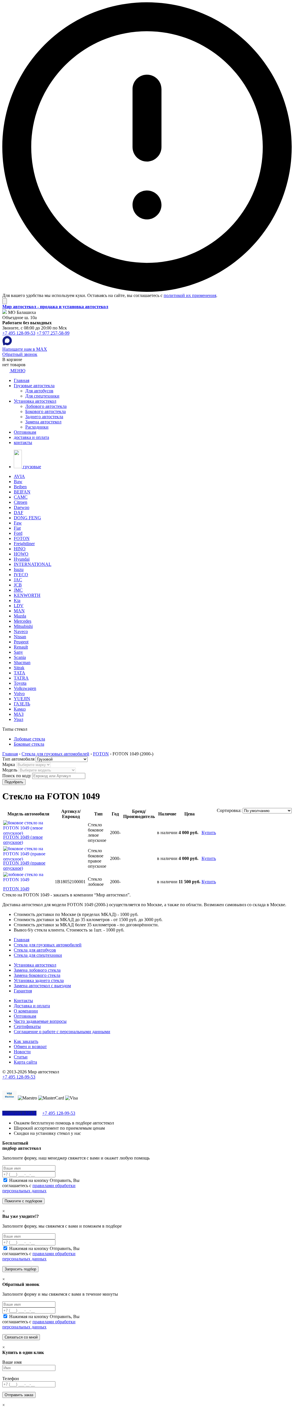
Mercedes (22, 621)
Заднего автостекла (44, 416)
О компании (26, 1010)
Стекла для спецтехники (38, 955)
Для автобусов (39, 390)
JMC (18, 590)
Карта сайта (25, 1062)
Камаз (20, 709)
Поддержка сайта (19, 1082)
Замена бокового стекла (37, 975)
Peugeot (21, 641)
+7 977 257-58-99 (52, 333)
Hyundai (22, 559)
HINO (20, 548)
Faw (18, 522)
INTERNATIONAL (32, 564)
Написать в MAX (19, 1113)
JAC (18, 579)
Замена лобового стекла (37, 970)
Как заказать (26, 1041)
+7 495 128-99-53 (18, 333)
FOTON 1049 (16, 888)
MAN (19, 610)
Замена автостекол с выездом (42, 985)
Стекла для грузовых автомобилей (48, 944)
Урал (18, 719)
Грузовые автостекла (34, 385)
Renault (21, 647)
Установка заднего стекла (39, 980)
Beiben (20, 486)
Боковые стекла (29, 744)
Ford (18, 533)
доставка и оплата (31, 437)
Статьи (21, 1056)
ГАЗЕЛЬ (22, 703)
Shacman (22, 662)
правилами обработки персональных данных (39, 1188)
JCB (18, 584)
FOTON (22, 538)
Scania (20, 657)
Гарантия (23, 990)
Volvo (19, 693)
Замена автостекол (43, 421)
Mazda (20, 616)
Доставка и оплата (32, 1005)
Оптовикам (25, 432)
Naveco (21, 631)
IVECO (21, 574)
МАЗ (19, 714)
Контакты (23, 1000)
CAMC (21, 497)
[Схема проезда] (4, 312)
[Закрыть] (4, 301)
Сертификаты (27, 1026)
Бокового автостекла (45, 411)
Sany (18, 652)
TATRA (21, 678)
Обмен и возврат (30, 1046)
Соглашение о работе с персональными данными (62, 1031)
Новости (22, 1051)
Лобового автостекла (46, 406)
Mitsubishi (23, 626)
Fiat (17, 528)
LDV (19, 605)
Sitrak (19, 667)
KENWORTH (27, 595)
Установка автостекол (35, 401)
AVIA (19, 476)
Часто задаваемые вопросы (40, 1021)
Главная (21, 380)
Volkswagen (25, 688)
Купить (209, 832)
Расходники (37, 427)
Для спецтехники (42, 396)
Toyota (20, 683)
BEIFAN (22, 491)
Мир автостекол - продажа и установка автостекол (55, 306)
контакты (23, 442)
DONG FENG (27, 517)
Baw (18, 481)
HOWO (21, 553)
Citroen (20, 502)
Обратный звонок (19, 354)
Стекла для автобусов (35, 950)
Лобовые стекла (29, 738)
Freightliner (24, 543)
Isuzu (19, 569)
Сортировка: (229, 810)
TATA (19, 672)
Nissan (20, 636)
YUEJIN (22, 698)
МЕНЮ (17, 370)
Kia (17, 600)
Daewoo (21, 507)
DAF (18, 512)
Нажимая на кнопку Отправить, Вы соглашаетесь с (41, 1185)
